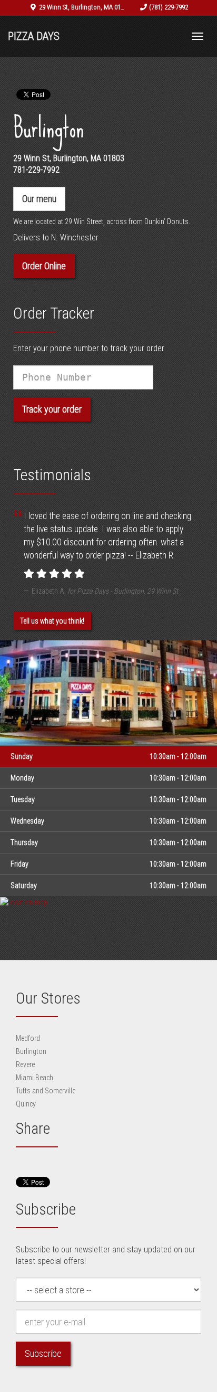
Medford (28, 1038)
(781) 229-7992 (168, 7)
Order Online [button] (44, 265)
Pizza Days (34, 36)
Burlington (31, 1051)
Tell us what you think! (52, 621)
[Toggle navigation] (197, 36)
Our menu (39, 198)
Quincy (26, 1104)
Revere (25, 1064)
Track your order (52, 409)
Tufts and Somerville (45, 1091)
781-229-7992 (36, 170)
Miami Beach (34, 1077)
